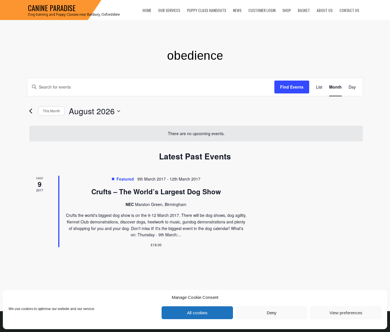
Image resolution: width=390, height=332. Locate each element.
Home (146, 10)
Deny (272, 312)
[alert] (196, 133)
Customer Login (262, 10)
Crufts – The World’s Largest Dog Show (156, 191)
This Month (51, 110)
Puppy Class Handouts (206, 10)
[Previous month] (30, 111)
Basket (304, 10)
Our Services (169, 10)
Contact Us (349, 10)
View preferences (345, 312)
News (237, 10)
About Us (325, 10)
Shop (286, 10)
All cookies (197, 312)
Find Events (291, 87)
